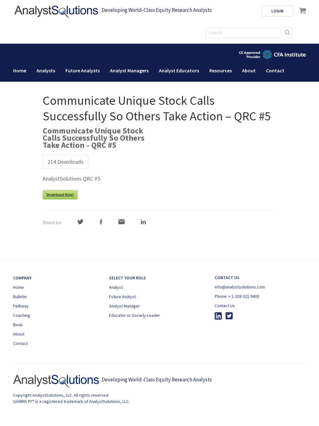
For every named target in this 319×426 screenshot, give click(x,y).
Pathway (21, 306)
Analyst (116, 287)
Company (22, 278)
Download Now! (60, 194)
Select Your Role (127, 278)
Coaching (21, 315)
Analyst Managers (129, 70)
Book (18, 324)
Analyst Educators (179, 70)
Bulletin (20, 296)
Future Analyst (122, 296)
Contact (275, 70)
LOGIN (277, 11)
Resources (220, 70)
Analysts (45, 70)
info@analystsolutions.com (240, 287)
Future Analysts (82, 70)
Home (19, 70)
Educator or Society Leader (134, 315)
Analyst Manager (124, 306)
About (249, 70)
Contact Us (225, 305)
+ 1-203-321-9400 (243, 296)
